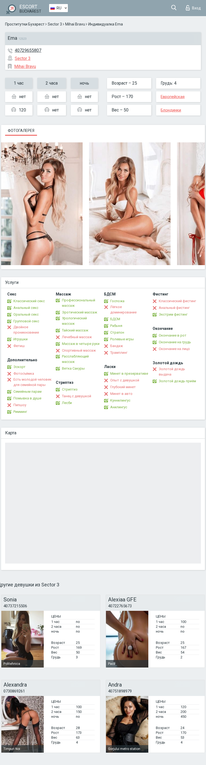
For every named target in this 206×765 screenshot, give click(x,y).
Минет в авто (121, 394)
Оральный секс (26, 314)
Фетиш (19, 346)
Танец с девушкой (76, 396)
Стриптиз (70, 389)
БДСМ (115, 319)
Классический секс (29, 301)
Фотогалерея (21, 130)
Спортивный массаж (79, 350)
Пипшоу (19, 405)
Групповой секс (26, 321)
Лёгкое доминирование (123, 309)
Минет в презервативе (129, 373)
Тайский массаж (75, 330)
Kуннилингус (120, 400)
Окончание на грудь (175, 342)
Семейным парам (27, 391)
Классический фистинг (177, 301)
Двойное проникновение (26, 329)
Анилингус (118, 407)
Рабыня (116, 326)
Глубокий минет (123, 387)
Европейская (173, 96)
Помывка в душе (27, 398)
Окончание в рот (172, 335)
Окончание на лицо (174, 349)
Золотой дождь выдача (172, 371)
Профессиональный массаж (78, 303)
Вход (196, 8)
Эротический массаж (79, 312)
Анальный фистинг (174, 308)
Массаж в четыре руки (81, 344)
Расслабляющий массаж (75, 359)
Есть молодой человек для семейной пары (32, 382)
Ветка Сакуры (73, 368)
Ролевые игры (122, 339)
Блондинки (171, 110)
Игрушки (20, 339)
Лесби (67, 403)
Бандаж (116, 346)
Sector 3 (55, 24)
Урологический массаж (74, 321)
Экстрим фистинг (173, 314)
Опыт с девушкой (124, 380)
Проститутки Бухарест (25, 24)
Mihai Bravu (75, 24)
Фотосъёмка (23, 373)
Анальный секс (25, 308)
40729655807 (28, 50)
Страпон (117, 332)
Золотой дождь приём (177, 381)
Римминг (20, 412)
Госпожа (117, 301)
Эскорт (19, 367)
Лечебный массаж (77, 337)
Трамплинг (118, 353)
